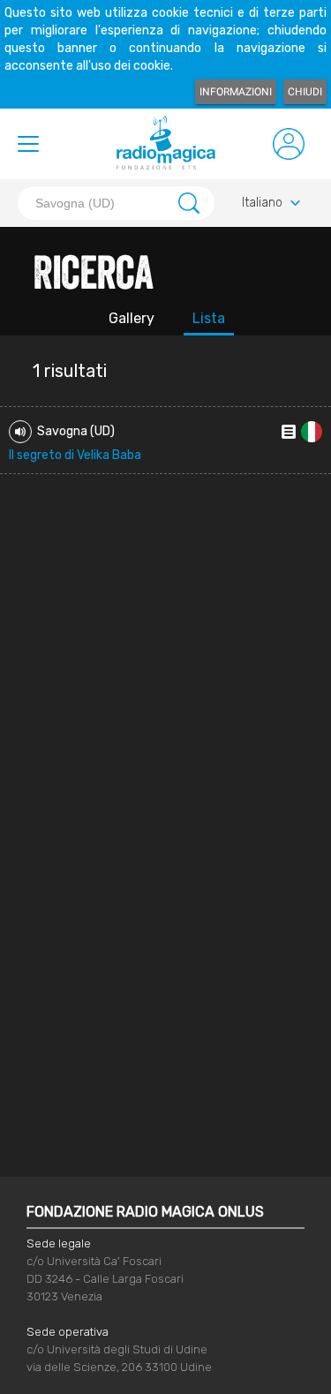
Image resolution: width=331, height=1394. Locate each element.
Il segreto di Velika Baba (75, 455)
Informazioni (235, 92)
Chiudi (305, 92)
